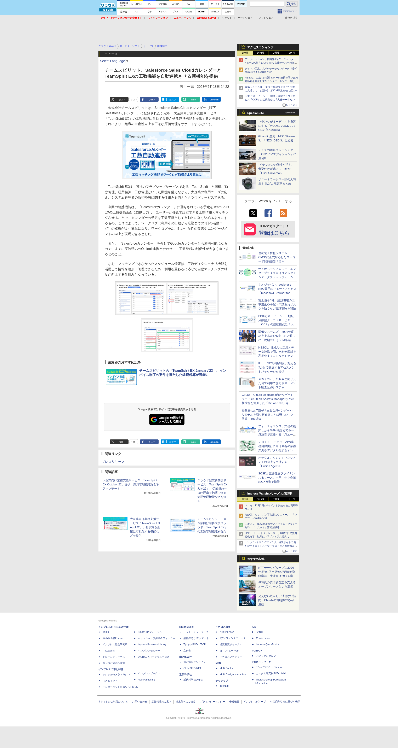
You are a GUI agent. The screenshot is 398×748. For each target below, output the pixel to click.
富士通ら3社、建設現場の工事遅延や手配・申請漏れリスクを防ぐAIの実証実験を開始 (277, 304)
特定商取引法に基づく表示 (285, 701)
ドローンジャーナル (114, 656)
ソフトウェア (265, 17)
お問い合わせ (139, 701)
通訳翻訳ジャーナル (231, 644)
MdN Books (226, 668)
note (193, 99)
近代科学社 (185, 674)
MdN (218, 663)
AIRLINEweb (227, 632)
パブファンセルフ (266, 655)
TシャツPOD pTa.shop (269, 667)
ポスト (122, 99)
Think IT (107, 632)
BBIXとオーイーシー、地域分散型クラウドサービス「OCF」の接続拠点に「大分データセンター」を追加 (271, 100)
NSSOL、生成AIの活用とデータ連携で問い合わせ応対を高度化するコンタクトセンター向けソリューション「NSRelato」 (271, 81)
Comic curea (263, 638)
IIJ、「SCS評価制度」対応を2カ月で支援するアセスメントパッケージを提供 (277, 367)
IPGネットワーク (261, 662)
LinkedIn (214, 99)
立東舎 (187, 650)
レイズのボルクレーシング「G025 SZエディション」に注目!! (277, 154)
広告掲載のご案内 (161, 701)
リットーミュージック (195, 632)
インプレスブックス (149, 673)
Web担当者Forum (113, 638)
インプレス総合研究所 (115, 644)
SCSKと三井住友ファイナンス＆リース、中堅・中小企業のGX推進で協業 (277, 477)
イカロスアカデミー (231, 656)
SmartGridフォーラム (150, 632)
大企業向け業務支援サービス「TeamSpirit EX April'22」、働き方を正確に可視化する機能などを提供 (145, 527)
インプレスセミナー (149, 650)
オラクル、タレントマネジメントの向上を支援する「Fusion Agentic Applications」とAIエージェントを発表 (277, 466)
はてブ (172, 99)
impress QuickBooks (267, 644)
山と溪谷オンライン (194, 662)
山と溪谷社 (185, 656)
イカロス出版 (223, 626)
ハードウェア (245, 17)
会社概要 (234, 701)
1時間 (245, 52)
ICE (254, 626)
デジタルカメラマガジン (116, 674)
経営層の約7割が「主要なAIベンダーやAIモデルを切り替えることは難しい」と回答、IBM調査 (268, 414)
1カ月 (292, 52)
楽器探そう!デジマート (196, 638)
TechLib (224, 685)
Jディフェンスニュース (233, 638)
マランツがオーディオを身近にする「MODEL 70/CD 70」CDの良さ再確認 (277, 126)
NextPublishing (146, 679)
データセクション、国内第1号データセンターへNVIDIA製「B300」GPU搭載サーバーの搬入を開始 (271, 63)
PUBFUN (257, 650)
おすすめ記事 (256, 559)
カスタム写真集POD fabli (271, 673)
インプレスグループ (255, 701)
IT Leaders (109, 650)
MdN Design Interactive (233, 674)
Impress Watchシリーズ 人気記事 (269, 493)
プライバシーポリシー (212, 701)
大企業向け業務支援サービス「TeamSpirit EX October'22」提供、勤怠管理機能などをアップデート (131, 484)
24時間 (261, 52)
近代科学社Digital (193, 679)
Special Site (255, 113)
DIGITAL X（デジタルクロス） (155, 656)
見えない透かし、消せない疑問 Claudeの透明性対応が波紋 (277, 600)
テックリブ (222, 680)
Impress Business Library (152, 644)
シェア (152, 99)
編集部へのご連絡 (186, 701)
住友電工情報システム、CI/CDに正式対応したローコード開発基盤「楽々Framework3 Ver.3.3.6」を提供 (277, 261)
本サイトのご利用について (113, 701)
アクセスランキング (260, 47)
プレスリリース (113, 461)
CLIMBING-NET (192, 668)
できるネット (110, 680)
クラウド (227, 17)
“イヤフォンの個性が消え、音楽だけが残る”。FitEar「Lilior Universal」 (276, 169)
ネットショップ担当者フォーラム (156, 638)
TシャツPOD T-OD (194, 644)
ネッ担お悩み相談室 (114, 663)
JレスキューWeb (229, 650)
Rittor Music (186, 626)
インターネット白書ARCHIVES (120, 686)
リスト (134, 99)
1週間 (276, 52)
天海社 (259, 632)
